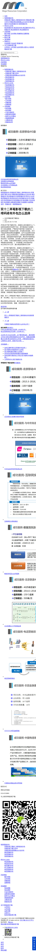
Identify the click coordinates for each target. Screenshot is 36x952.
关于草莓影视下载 (10, 45)
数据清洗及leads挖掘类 (8, 183)
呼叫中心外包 (8, 26)
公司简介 (7, 47)
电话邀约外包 (27, 27)
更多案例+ (17, 363)
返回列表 (4, 306)
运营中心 (26, 47)
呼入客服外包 (9, 91)
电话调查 (8, 108)
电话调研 (8, 110)
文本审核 (14, 33)
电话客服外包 (8, 27)
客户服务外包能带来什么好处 (14, 349)
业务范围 (20, 47)
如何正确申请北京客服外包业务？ (15, 347)
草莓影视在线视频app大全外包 (19, 22)
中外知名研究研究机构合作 (9, 179)
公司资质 (14, 47)
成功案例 (7, 39)
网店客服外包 (9, 77)
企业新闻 (7, 43)
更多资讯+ (10, 327)
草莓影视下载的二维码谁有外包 (14, 20)
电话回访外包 (18, 27)
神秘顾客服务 (9, 118)
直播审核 (26, 33)
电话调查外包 (24, 29)
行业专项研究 (9, 112)
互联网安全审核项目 (7, 181)
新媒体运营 (9, 122)
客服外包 (8, 204)
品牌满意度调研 (10, 114)
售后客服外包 (13, 24)
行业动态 (14, 43)
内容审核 (7, 31)
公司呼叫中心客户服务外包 (13, 359)
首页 (5, 16)
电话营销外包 (15, 29)
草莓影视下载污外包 (12, 73)
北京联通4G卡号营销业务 (9, 185)
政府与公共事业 (10, 116)
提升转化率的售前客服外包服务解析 (16, 353)
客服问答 (20, 43)
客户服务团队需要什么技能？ (14, 351)
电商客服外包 (8, 18)
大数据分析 (9, 120)
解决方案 (7, 37)
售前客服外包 (22, 24)
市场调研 (4, 64)
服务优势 (7, 35)
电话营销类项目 (6, 187)
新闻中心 (7, 41)
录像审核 (20, 33)
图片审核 (7, 33)
